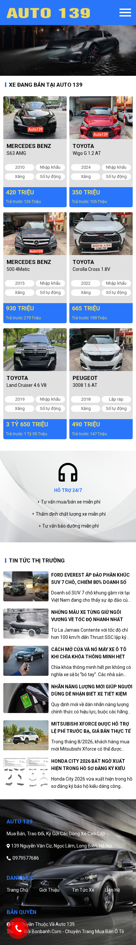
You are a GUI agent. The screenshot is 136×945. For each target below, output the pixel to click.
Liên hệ (112, 890)
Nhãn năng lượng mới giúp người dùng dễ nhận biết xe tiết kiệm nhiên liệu (91, 691)
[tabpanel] (68, 38)
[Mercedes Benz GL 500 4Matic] (35, 233)
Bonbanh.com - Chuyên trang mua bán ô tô (78, 931)
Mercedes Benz (29, 146)
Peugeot (85, 378)
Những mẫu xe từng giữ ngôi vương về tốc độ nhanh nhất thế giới (87, 616)
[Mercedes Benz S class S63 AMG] (35, 117)
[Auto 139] (59, 12)
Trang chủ (17, 890)
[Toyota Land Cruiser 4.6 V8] (35, 349)
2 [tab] (73, 71)
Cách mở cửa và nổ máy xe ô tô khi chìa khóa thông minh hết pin (88, 653)
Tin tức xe (83, 890)
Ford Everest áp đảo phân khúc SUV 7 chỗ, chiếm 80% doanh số (90, 578)
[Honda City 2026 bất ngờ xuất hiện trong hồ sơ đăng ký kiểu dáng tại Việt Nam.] (26, 773)
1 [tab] (63, 71)
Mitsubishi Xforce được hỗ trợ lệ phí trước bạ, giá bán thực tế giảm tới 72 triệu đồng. (91, 728)
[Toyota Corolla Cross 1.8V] (101, 233)
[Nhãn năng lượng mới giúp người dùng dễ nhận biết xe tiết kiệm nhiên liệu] (26, 698)
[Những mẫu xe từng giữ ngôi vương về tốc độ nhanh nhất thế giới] (26, 624)
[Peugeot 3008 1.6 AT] (101, 349)
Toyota (83, 146)
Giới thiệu (49, 890)
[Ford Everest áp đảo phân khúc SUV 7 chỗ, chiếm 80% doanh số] (26, 586)
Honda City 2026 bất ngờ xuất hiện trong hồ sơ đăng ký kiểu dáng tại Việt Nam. (88, 765)
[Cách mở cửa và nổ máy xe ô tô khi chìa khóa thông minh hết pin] (26, 661)
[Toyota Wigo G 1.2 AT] (101, 117)
